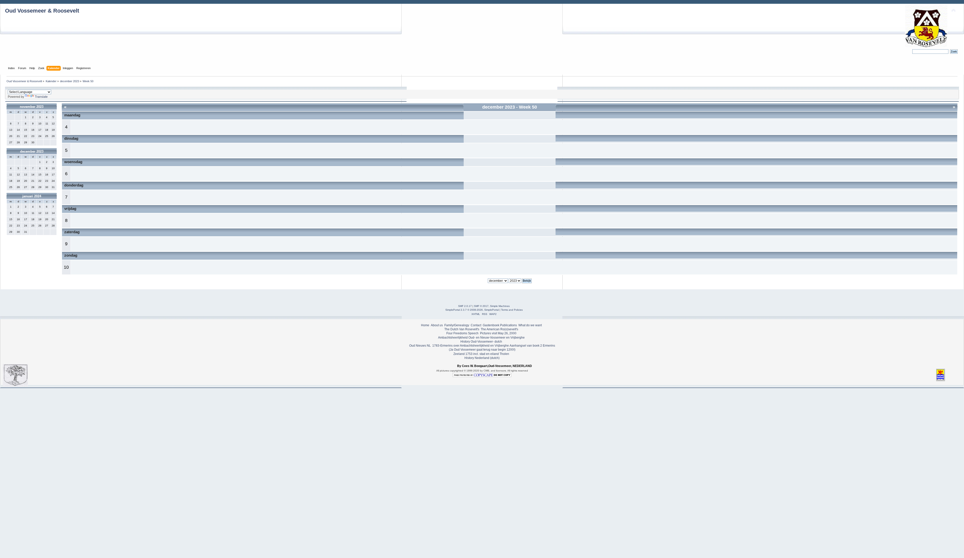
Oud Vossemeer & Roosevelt (42, 11)
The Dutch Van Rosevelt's (461, 329)
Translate (41, 97)
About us (437, 325)
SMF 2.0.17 (465, 306)
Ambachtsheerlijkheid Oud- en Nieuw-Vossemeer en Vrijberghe (481, 337)
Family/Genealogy (456, 325)
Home (425, 325)
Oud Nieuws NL (420, 345)
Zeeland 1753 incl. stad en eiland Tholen (481, 354)
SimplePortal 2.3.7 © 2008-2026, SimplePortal (472, 309)
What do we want (530, 325)
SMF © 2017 (481, 306)
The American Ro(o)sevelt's (499, 329)
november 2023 (31, 107)
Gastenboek (491, 325)
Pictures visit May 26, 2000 (498, 333)
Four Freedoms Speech (462, 333)
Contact (476, 325)
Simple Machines (500, 306)
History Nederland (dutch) (482, 358)
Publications (508, 325)
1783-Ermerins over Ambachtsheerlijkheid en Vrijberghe (470, 345)
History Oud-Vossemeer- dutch (481, 341)
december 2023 (31, 151)
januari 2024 (31, 196)
